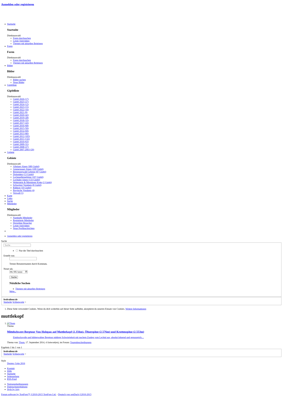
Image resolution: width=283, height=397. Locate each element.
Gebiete (10, 152)
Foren (10, 46)
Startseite (11, 24)
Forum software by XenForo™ (28, 394)
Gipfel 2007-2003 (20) (23, 149)
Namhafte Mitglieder (22, 217)
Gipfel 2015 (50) (21, 128)
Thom (21, 342)
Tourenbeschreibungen (80, 342)
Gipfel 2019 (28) (21, 117)
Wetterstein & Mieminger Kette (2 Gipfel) (32, 182)
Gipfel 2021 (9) (20, 112)
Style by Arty (13, 389)
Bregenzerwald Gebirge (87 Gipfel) (29, 172)
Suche (10, 201)
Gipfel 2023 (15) (21, 107)
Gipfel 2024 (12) (21, 104)
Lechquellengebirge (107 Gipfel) (28, 177)
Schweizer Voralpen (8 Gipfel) (27, 185)
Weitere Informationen (135, 309)
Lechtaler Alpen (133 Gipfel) (26, 179)
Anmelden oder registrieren (17, 4)
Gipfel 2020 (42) (21, 115)
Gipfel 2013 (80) (21, 133)
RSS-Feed (12, 379)
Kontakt (11, 368)
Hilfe (9, 371)
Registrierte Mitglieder (23, 220)
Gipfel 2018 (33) (21, 120)
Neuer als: (8, 269)
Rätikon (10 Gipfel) (22, 187)
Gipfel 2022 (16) (21, 109)
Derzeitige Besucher (22, 223)
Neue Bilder (18, 82)
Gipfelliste (12, 85)
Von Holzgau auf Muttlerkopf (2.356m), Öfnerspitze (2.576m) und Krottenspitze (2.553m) (75, 331)
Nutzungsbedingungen (17, 384)
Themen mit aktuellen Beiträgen (28, 43)
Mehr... (12, 291)
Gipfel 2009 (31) (21, 144)
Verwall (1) (18, 193)
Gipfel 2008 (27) (21, 147)
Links (9, 198)
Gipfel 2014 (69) (21, 131)
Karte (9, 195)
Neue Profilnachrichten (23, 228)
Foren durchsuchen (22, 38)
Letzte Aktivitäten (21, 41)
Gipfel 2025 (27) (21, 101)
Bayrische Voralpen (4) (23, 190)
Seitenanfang (13, 376)
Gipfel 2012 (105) (21, 136)
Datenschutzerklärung (17, 386)
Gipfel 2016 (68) (21, 125)
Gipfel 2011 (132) (21, 139)
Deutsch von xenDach (74, 394)
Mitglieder (12, 203)
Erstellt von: (9, 255)
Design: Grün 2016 (16, 363)
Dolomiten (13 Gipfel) (23, 174)
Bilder (10, 65)
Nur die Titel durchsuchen (30, 250)
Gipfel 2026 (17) (21, 99)
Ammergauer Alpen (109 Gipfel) (28, 169)
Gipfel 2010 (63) (21, 141)
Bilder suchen (19, 79)
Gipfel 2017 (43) (21, 123)
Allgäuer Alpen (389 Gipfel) (26, 166)
